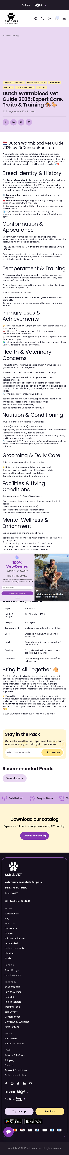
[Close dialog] (68, 556)
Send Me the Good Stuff (17, 593)
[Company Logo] (11, 18)
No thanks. (17, 598)
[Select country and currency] (36, 18)
